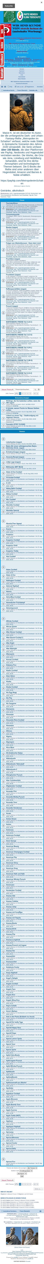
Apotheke (9, 1088)
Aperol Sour (10, 1044)
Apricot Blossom (12, 1137)
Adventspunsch (12, 608)
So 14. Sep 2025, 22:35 (29, 411)
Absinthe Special (12, 510)
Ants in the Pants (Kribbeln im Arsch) (20, 1017)
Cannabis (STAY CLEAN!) (15, 424)
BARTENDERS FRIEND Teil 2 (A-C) (19, 322)
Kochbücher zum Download (20, 195)
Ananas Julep (11, 907)
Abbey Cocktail (11, 494)
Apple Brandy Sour (13, 1105)
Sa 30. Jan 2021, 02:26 (29, 468)
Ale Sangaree (11, 703)
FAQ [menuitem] (11, 86)
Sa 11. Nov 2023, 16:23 (29, 463)
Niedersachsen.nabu (22, 1216)
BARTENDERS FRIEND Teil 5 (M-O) (19, 360)
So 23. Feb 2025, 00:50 (29, 443)
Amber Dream (11, 819)
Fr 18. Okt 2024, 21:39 (29, 426)
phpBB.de (30, 1258)
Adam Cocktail (11, 569)
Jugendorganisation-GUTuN (21, 193)
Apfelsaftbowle (11, 1077)
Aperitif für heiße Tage (14, 1022)
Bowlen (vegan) (12, 227)
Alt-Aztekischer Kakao (14, 753)
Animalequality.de (9, 59)
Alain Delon (10, 676)
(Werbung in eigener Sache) (22, 186)
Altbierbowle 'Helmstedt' (15, 764)
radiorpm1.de (33, 1214)
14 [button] (34, 393)
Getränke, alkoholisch (12, 190)
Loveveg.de (18, 59)
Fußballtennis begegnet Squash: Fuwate (22, 43)
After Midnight (11, 648)
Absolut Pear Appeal (14, 523)
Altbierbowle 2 (11, 769)
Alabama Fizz (11, 665)
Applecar (9, 1121)
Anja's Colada (11, 1006)
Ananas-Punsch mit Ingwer (16, 945)
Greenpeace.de (22, 65)
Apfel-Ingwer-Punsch (14, 1061)
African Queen (11, 626)
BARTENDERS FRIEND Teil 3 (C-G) (19, 335)
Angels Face (10, 989)
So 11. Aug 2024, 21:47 (29, 453)
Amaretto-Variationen (14, 808)
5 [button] (30, 393)
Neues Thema (7, 389)
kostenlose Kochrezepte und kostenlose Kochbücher (10, 1211)
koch (11, 193)
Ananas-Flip (10, 934)
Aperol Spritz (11, 1050)
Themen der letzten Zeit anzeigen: (16, 1168)
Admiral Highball (12, 586)
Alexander (10, 714)
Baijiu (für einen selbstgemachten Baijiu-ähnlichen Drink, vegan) (21, 447)
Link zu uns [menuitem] (20, 86)
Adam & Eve (10, 575)
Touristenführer (12, 203)
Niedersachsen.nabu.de (30, 61)
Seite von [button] (16, 393)
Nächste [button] (37, 393)
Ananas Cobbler (12, 901)
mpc (39, 193)
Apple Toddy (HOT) (13, 1116)
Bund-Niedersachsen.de (15, 61)
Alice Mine (10, 747)
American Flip (11, 857)
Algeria (8, 736)
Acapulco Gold (11, 545)
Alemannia (10, 709)
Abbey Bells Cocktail (14, 488)
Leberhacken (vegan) (14, 442)
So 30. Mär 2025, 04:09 (29, 419)
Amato (8, 813)
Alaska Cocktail (12, 687)
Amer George (11, 841)
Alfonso (9, 731)
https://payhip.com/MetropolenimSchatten (22, 182)
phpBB (15, 1257)
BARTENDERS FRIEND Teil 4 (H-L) (19, 347)
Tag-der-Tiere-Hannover (20, 212)
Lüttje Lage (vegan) (13, 462)
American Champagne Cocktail (17, 852)
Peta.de (31, 65)
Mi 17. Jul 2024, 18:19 (28, 458)
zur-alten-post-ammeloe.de (14, 1215)
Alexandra (10, 725)
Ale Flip (9, 698)
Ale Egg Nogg (11, 692)
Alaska (8, 681)
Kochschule (34, 193)
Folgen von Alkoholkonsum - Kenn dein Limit (23, 243)
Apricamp (9, 1132)
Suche (35, 389)
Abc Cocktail (11, 499)
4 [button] (27, 393)
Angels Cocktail (12, 984)
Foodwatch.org (37, 59)
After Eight (10, 643)
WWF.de (14, 65)
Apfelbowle (10, 1072)
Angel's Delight (12, 978)
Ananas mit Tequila (13, 918)
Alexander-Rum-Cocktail (15, 720)
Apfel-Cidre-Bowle (13, 1055)
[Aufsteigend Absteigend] (22, 1174)
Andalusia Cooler (12, 967)
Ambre (8, 824)
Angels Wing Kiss (13, 1000)
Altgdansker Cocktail (14, 786)
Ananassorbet (11, 962)
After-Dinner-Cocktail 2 (14, 637)
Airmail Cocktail (12, 659)
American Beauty (12, 846)
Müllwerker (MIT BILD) (14, 467)
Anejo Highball (11, 973)
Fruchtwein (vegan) (13, 275)
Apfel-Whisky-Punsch (14, 1066)
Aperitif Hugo (11, 1033)
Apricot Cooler (11, 1143)
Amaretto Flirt (11, 791)
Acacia (8, 529)
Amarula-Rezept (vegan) (15, 457)
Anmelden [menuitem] (40, 86)
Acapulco (9, 534)
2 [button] (22, 393)
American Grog (12, 868)
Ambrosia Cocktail (13, 835)
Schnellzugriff (2, 86)
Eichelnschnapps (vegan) (15, 452)
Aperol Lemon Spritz (14, 1039)
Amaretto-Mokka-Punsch (15, 797)
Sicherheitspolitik (12, 215)
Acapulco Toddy (12, 551)
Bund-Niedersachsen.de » (30, 1215)
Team (9, 197)
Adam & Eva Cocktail (14, 472)
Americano (10, 885)
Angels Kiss (10, 995)
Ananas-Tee (10, 951)
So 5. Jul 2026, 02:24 (28, 404)
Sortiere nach (15, 1170)
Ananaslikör (10, 956)
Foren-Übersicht (25, 1211)
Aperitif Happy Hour (13, 1028)
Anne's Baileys (11, 1011)
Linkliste (5, 86)
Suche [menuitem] (42, 91)
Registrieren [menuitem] (30, 86)
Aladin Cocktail (12, 670)
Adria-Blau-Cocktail (13, 597)
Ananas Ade (10, 896)
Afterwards (10, 654)
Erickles (20, 473)
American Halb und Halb (15, 874)
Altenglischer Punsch (14, 775)
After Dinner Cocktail (14, 632)
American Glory (12, 863)
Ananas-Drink (11, 929)
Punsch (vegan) (12, 306)
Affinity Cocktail (12, 621)
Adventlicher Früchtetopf (15, 602)
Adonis (8, 591)
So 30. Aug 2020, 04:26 (31, 473)
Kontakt (28, 1261)
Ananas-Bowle (11, 923)
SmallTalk (15, 406)
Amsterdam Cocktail (13, 890)
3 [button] (25, 393)
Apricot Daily (11, 1148)
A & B (8, 483)
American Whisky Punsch (16, 879)
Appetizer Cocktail (13, 1094)
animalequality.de (23, 1214)
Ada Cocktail (11, 556)
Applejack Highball (13, 1126)
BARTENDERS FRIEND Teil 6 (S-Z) (19, 373)
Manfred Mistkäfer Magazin (22, 58)
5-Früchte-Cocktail (13, 477)
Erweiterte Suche (38, 389)
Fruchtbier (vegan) (13, 259)
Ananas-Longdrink (13, 940)
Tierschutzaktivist (6, 195)
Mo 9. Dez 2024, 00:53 (29, 449)
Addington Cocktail (13, 580)
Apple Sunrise (11, 1110)
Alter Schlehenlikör (13, 780)
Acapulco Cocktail (13, 540)
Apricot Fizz (10, 1162)
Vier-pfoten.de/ (27, 59)
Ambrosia (9, 830)
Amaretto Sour (11, 802)
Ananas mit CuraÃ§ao (14, 912)
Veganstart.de (18, 1222)
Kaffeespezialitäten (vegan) (16, 289)
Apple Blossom (12, 1099)
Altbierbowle (11, 758)
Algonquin (10, 742)
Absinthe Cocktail (12, 505)
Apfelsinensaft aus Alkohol (16, 1083)
